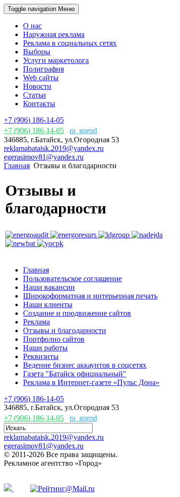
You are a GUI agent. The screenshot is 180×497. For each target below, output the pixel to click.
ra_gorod (83, 130)
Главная (17, 166)
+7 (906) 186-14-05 (34, 120)
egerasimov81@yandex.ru (44, 157)
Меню (41, 8)
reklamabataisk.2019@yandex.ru (54, 148)
